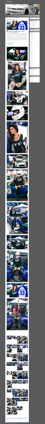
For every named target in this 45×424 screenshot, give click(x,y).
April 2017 (31, 46)
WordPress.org (31, 81)
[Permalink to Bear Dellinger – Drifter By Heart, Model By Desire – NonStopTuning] (17, 30)
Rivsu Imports (20, 34)
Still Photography (32, 73)
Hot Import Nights (22, 38)
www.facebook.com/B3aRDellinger (10, 43)
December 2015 (31, 57)
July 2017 (31, 45)
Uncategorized (31, 74)
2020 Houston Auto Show (32, 25)
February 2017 (31, 48)
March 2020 (31, 34)
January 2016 (31, 56)
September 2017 (31, 43)
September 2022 (31, 33)
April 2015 (31, 66)
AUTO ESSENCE (8, 1)
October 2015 (31, 59)
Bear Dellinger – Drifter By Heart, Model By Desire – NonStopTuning (16, 32)
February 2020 (31, 35)
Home (6, 16)
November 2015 (31, 58)
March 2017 (31, 47)
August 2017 (31, 44)
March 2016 (31, 55)
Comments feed (31, 80)
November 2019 (31, 36)
